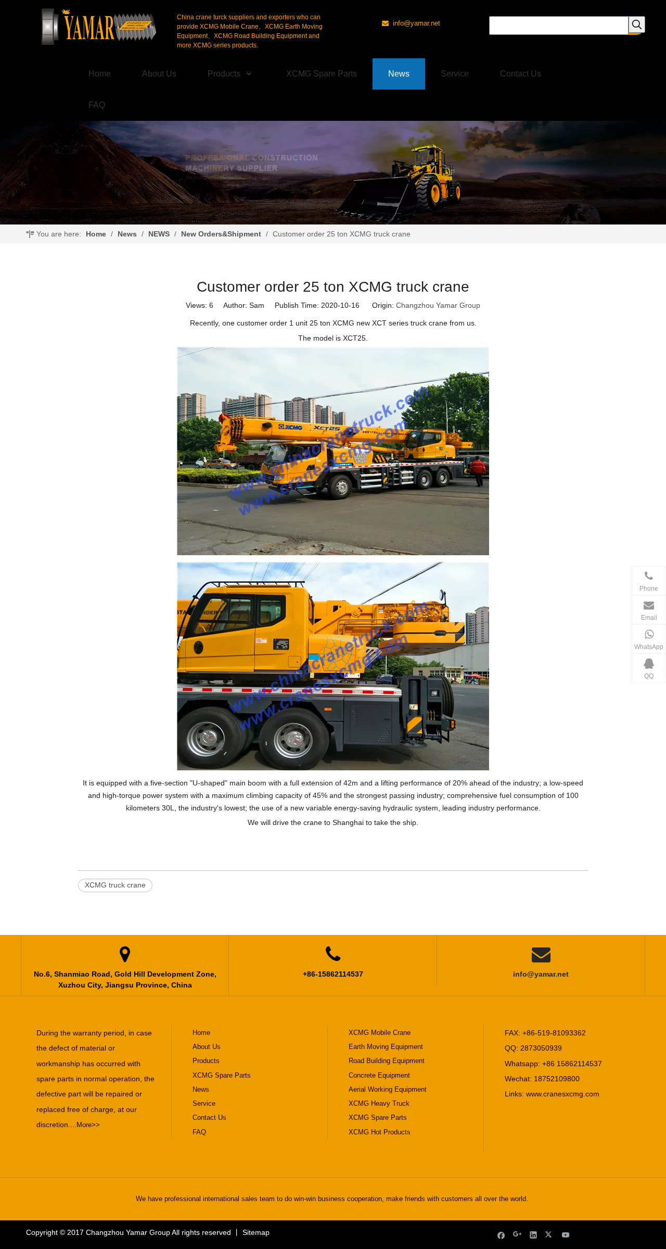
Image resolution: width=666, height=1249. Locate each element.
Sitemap (256, 1232)
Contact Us (209, 1117)
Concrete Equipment (379, 1075)
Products (206, 1061)
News (201, 1089)
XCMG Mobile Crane (380, 1032)
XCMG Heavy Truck (379, 1103)
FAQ (199, 1132)
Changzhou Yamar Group (438, 305)
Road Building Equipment (387, 1061)
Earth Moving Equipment (386, 1047)
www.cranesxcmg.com (562, 1094)
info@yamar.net (541, 974)
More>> (88, 1125)
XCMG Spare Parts (222, 1075)
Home (201, 1032)
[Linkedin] (533, 1234)
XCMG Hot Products (380, 1132)
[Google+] (517, 1234)
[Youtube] (565, 1234)
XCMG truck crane (115, 885)
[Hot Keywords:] (637, 24)
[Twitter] (549, 1234)
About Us (207, 1047)
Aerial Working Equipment (388, 1089)
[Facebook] (501, 1234)
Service (204, 1103)
